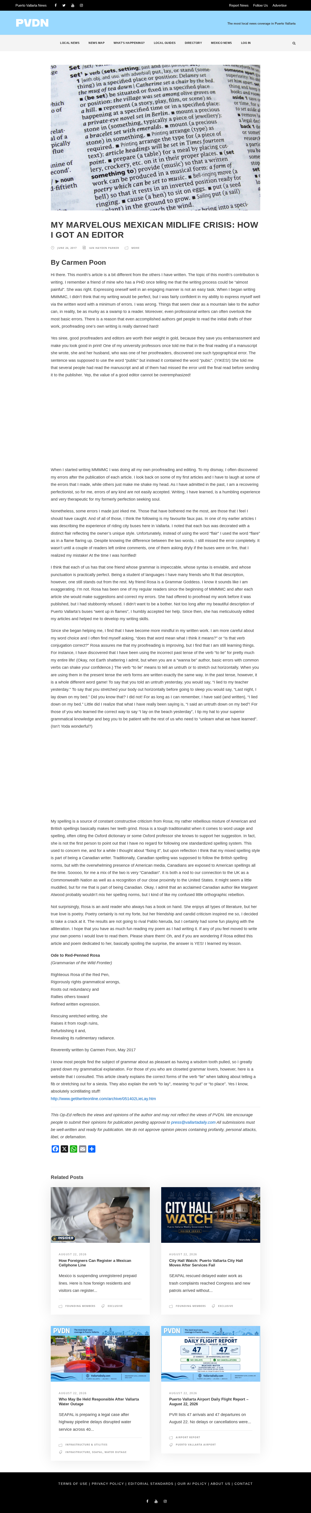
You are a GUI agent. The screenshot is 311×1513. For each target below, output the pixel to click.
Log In (246, 43)
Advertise (280, 5)
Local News (69, 43)
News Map (97, 43)
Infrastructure (77, 1452)
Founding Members (80, 1306)
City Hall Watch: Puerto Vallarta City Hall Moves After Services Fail (206, 1262)
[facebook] (56, 5)
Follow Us (260, 5)
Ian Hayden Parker (104, 248)
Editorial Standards (151, 1484)
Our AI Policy (192, 1484)
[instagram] (81, 5)
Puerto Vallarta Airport (196, 1444)
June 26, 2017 (67, 248)
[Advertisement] (155, 422)
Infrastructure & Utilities (86, 1444)
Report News (239, 5)
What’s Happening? (129, 43)
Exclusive (115, 1306)
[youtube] (72, 5)
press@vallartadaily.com (193, 1122)
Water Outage (116, 1452)
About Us (221, 1484)
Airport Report (188, 1437)
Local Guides (165, 43)
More (135, 248)
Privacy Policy (108, 1484)
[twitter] (64, 5)
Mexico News (221, 43)
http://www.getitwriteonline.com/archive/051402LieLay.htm (103, 1098)
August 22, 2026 (73, 1254)
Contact (244, 1484)
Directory (193, 43)
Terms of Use (73, 1484)
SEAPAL (97, 1452)
